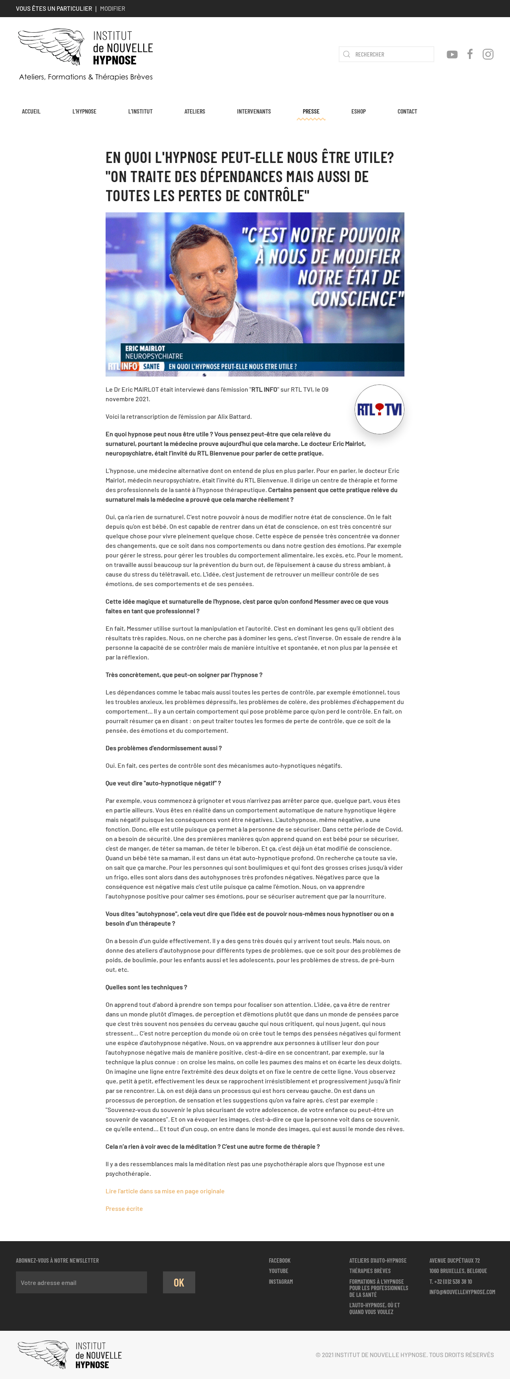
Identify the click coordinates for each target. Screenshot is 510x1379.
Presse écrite (124, 1208)
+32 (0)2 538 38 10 (453, 1281)
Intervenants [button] (254, 111)
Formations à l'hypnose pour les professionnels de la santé (378, 1288)
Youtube (278, 1270)
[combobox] (386, 54)
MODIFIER (112, 8)
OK (179, 1282)
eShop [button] (358, 111)
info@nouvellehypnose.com (462, 1291)
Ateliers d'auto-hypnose (378, 1260)
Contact (407, 111)
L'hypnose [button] (84, 111)
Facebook (279, 1260)
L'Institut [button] (140, 111)
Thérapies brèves (370, 1270)
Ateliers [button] (194, 111)
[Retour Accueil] (85, 54)
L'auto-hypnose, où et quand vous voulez (374, 1308)
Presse (311, 111)
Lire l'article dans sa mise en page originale (165, 1191)
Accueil (31, 111)
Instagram (281, 1281)
